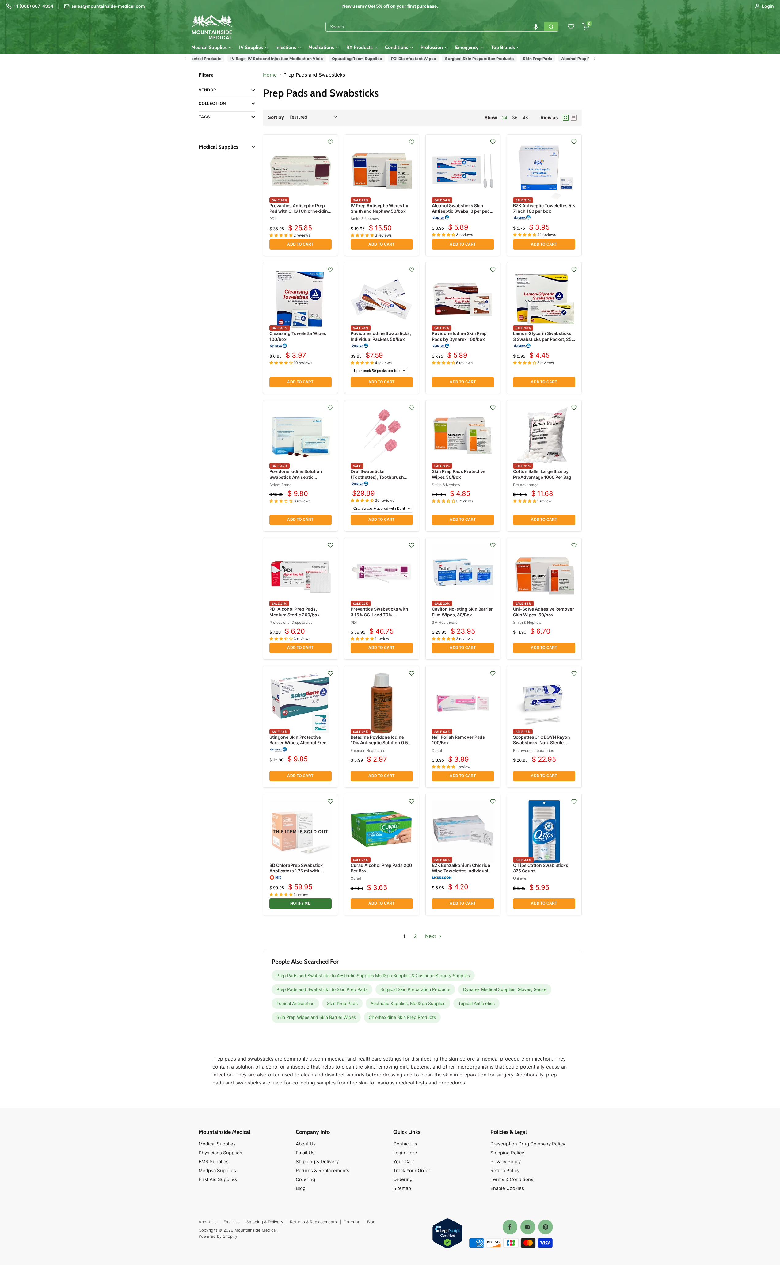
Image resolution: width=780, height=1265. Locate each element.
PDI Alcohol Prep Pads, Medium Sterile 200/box (294, 611)
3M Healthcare (445, 622)
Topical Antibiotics (476, 1003)
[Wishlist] (571, 26)
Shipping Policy (507, 1153)
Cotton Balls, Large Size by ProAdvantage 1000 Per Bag (542, 474)
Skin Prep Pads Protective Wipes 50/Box (458, 474)
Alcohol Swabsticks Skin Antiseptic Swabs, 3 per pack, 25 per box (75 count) (462, 211)
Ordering (305, 1179)
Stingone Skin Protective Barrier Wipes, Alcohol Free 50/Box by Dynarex (297, 742)
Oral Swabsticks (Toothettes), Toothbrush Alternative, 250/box (377, 477)
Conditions (397, 47)
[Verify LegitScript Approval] (447, 1234)
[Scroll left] (185, 58)
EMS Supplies (214, 1161)
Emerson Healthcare (368, 750)
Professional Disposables (290, 622)
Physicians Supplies (220, 1153)
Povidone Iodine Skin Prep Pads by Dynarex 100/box (459, 336)
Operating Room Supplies (352, 58)
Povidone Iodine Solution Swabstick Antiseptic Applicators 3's (295, 477)
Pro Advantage (525, 484)
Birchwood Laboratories (533, 750)
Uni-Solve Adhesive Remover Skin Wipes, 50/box (543, 611)
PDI (272, 218)
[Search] (551, 26)
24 (504, 117)
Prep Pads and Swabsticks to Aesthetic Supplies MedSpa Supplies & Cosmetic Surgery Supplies (373, 975)
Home (270, 75)
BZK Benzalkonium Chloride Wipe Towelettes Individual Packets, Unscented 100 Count (461, 874)
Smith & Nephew (365, 218)
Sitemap (402, 1188)
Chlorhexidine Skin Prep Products (402, 1017)
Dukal (437, 750)
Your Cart (403, 1161)
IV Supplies (251, 47)
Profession (432, 47)
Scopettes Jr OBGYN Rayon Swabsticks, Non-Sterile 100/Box (541, 742)
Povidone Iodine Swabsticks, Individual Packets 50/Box (381, 336)
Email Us (305, 1153)
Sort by (276, 117)
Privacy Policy (505, 1161)
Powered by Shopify (218, 1236)
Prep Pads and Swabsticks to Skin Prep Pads (321, 989)
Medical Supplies (209, 47)
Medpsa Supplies (217, 1170)
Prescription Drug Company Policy (527, 1144)
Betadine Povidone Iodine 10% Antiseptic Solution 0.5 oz (379, 742)
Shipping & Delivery (317, 1161)
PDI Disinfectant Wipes (408, 58)
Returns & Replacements (322, 1170)
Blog (301, 1188)
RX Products (360, 47)
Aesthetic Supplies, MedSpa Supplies (408, 1003)
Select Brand (280, 484)
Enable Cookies (507, 1188)
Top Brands (503, 47)
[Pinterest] (545, 1227)
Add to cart (300, 244)
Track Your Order (411, 1170)
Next (431, 936)
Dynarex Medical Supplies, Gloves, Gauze (504, 989)
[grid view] (566, 118)
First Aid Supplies (218, 1179)
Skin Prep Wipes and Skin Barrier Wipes (316, 1017)
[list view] (574, 118)
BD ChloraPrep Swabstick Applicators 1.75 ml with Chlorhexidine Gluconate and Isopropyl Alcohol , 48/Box (300, 874)
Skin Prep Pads (532, 58)
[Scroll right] (595, 58)
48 (525, 117)
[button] (535, 26)
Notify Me (300, 903)
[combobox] (435, 26)
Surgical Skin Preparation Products (474, 58)
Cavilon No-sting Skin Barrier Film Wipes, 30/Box (462, 611)
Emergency (467, 47)
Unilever (520, 878)
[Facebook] (510, 1227)
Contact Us (405, 1144)
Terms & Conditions (511, 1179)
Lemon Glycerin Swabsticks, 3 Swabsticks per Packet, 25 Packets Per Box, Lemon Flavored (543, 342)
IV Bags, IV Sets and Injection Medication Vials (272, 58)
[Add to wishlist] (330, 142)
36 (515, 117)
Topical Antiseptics (295, 1003)
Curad (356, 878)
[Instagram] (527, 1227)
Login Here (405, 1153)
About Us (306, 1144)
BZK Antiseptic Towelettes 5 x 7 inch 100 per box (544, 208)
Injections (286, 47)
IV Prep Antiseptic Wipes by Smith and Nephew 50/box (379, 208)
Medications (321, 47)
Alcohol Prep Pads (574, 58)
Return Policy (504, 1170)
